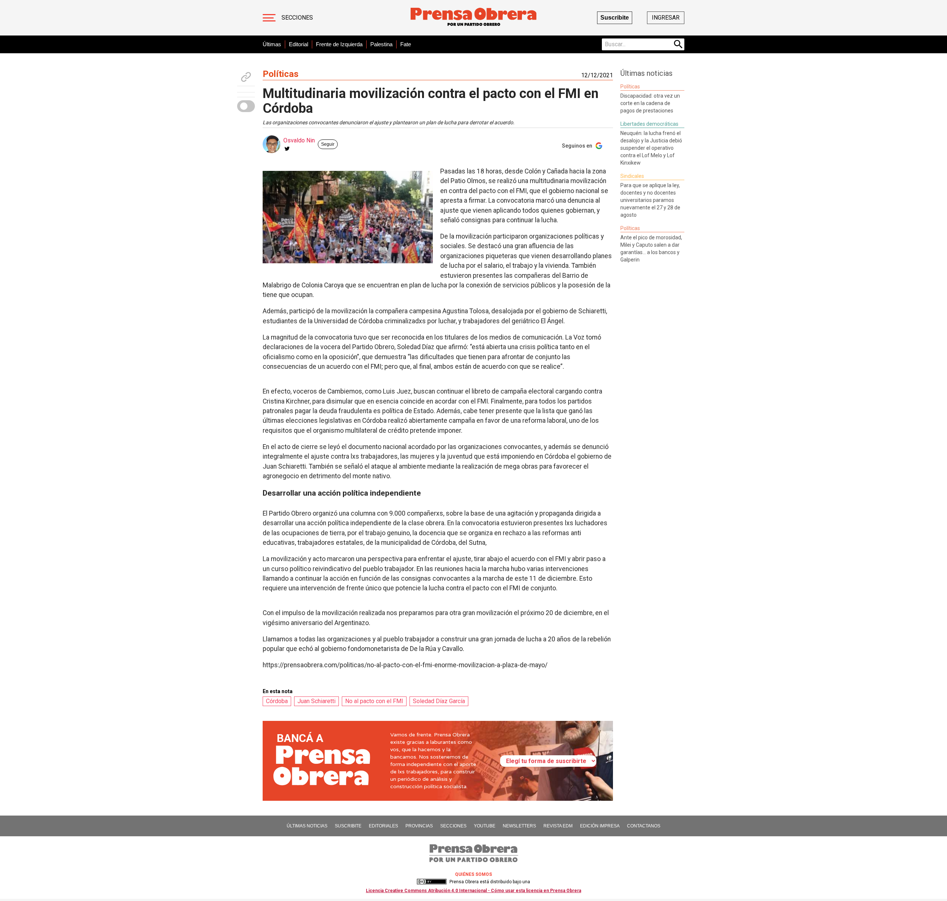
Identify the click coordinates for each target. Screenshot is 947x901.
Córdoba (277, 701)
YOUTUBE (484, 826)
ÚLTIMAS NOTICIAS (307, 826)
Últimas (272, 44)
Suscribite (614, 17)
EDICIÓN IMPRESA (600, 826)
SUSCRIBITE (348, 826)
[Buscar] (678, 44)
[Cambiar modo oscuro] (246, 106)
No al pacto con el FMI (374, 701)
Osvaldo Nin (299, 140)
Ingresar (666, 17)
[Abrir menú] (269, 17)
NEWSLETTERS (519, 826)
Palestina (381, 44)
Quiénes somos (473, 874)
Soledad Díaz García (439, 701)
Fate (405, 44)
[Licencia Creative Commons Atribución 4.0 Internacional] (431, 882)
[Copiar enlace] (246, 77)
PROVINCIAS (419, 826)
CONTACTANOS (643, 826)
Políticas (281, 74)
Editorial (298, 44)
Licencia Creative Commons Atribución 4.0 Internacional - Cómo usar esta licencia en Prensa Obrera (473, 890)
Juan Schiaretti (316, 701)
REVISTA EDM (558, 826)
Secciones (297, 17)
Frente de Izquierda (339, 44)
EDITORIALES (383, 826)
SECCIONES (453, 826)
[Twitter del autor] (287, 148)
